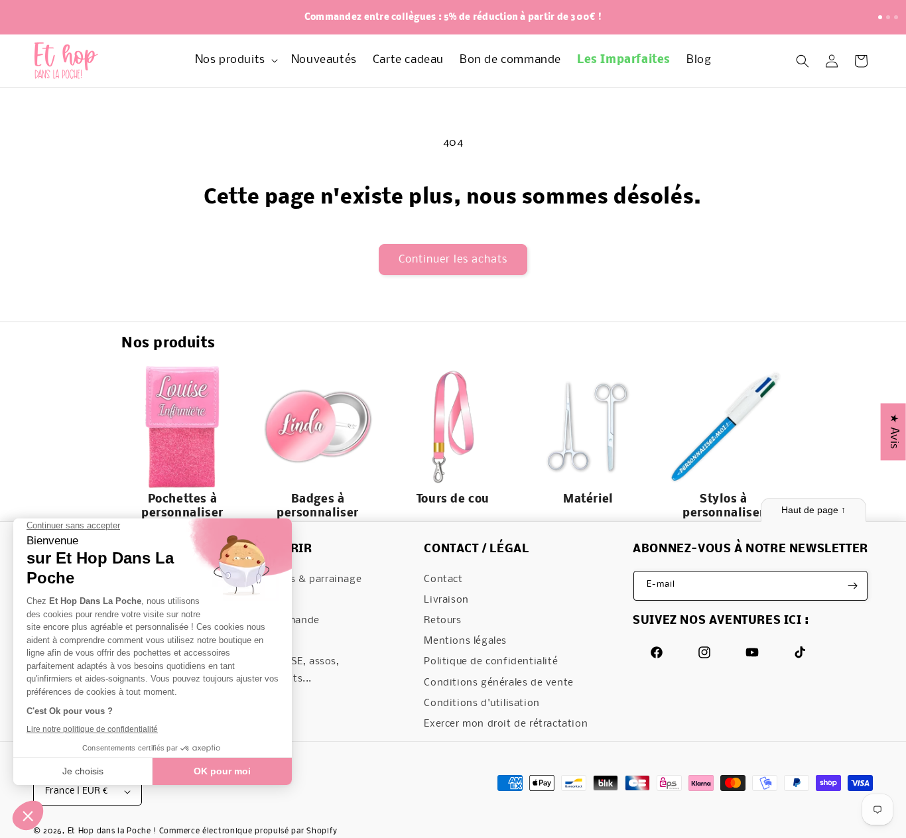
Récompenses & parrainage (295, 579)
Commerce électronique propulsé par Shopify (248, 831)
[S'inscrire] (853, 585)
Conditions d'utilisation (481, 703)
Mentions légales (465, 641)
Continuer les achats (453, 259)
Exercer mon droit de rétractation (506, 724)
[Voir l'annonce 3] (896, 17)
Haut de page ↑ (813, 510)
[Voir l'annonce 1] (880, 17)
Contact (443, 579)
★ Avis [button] (893, 431)
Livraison (446, 600)
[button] (235, 61)
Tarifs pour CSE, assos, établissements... (284, 670)
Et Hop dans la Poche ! (112, 831)
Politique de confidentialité (491, 661)
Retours (442, 620)
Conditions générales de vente (498, 683)
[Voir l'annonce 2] (888, 17)
